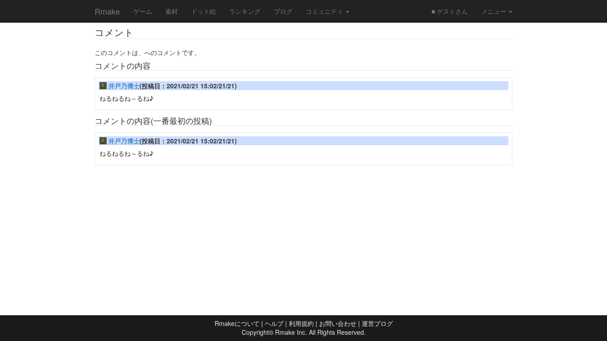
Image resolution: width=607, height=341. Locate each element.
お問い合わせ (337, 323)
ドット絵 (203, 11)
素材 (171, 11)
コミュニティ (325, 11)
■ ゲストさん (449, 11)
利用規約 (301, 323)
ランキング (244, 11)
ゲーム (142, 11)
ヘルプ (274, 323)
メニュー (494, 11)
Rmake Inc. (291, 332)
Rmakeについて (237, 323)
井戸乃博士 (124, 85)
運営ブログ (377, 323)
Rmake (107, 11)
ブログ (283, 11)
